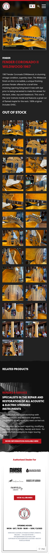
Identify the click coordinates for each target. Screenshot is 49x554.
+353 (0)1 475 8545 (27, 535)
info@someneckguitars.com (24, 537)
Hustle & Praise (24, 540)
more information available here (21, 441)
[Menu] (44, 6)
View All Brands (24, 497)
